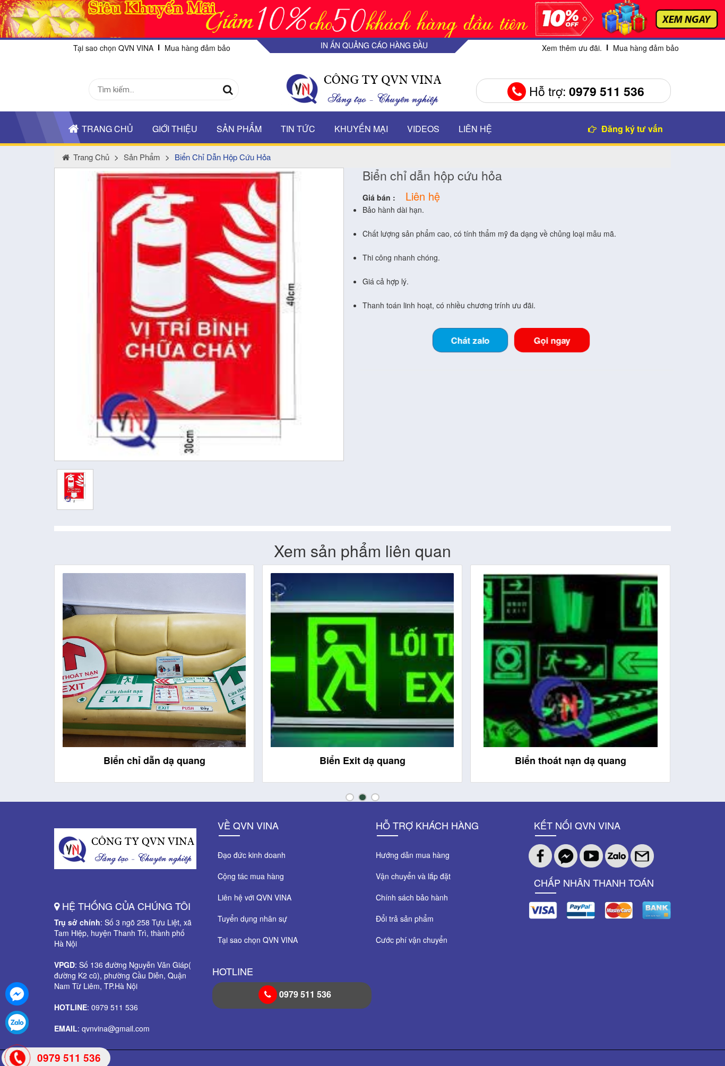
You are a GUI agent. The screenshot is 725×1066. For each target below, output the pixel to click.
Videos (423, 129)
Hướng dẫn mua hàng (413, 855)
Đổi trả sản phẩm (405, 918)
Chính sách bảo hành (412, 897)
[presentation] (74, 683)
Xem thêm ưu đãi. (572, 47)
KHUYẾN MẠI (361, 129)
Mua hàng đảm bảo (197, 47)
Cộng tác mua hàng (251, 876)
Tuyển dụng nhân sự (252, 918)
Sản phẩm (239, 129)
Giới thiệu (174, 129)
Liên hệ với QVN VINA (254, 897)
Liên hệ (475, 129)
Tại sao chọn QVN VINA (113, 47)
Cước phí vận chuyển (411, 939)
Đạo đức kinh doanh (252, 855)
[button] (350, 797)
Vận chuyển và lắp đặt (413, 876)
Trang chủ (107, 129)
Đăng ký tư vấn (631, 129)
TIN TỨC (298, 129)
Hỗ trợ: (585, 91)
